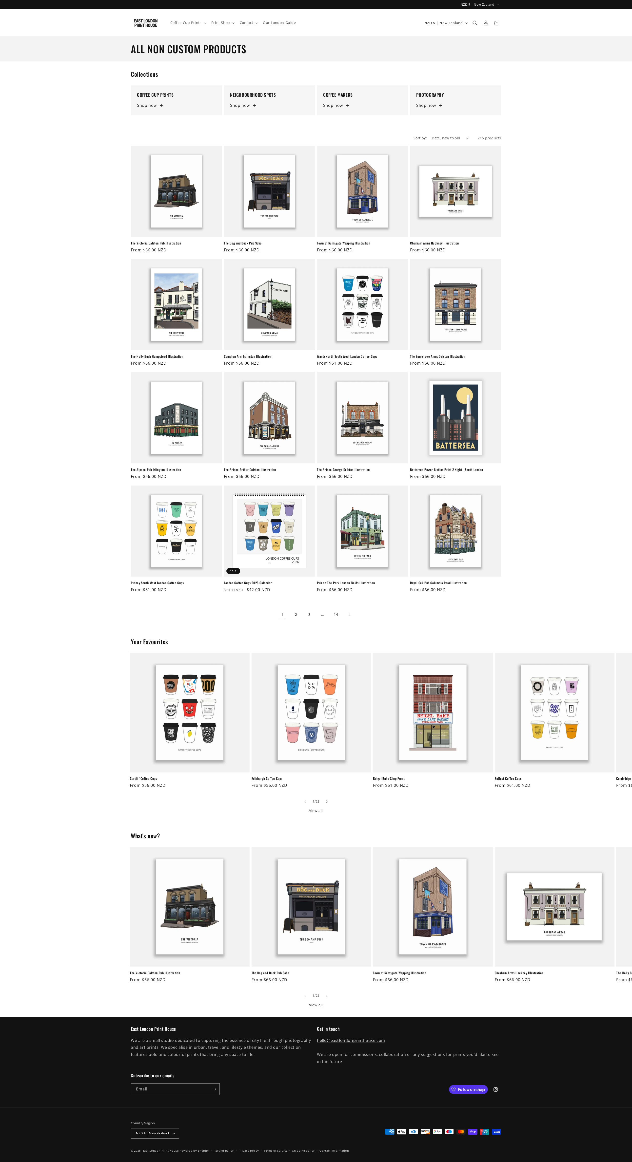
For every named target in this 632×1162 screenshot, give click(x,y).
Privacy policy (249, 1150)
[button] (187, 23)
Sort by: (420, 138)
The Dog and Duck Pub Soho (243, 243)
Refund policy (224, 1150)
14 (336, 614)
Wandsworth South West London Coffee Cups (347, 356)
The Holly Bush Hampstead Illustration (157, 356)
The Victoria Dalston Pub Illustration (156, 243)
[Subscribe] (214, 1089)
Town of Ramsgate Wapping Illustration (343, 243)
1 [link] (282, 614)
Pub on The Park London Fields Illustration (346, 583)
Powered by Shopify (194, 1150)
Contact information (334, 1150)
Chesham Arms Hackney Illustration (434, 243)
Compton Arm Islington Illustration (247, 356)
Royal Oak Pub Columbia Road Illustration (438, 583)
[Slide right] (326, 801)
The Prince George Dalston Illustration (343, 470)
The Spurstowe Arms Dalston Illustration (437, 356)
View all (316, 810)
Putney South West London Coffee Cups (157, 583)
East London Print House (161, 1150)
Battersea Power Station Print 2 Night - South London (446, 470)
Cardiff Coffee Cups (143, 778)
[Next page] (349, 614)
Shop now (147, 105)
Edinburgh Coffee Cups (267, 778)
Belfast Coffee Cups (508, 778)
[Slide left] (305, 801)
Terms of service (275, 1150)
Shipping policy (303, 1150)
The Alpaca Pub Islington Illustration (156, 470)
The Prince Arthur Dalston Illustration (250, 470)
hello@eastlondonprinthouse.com (351, 1040)
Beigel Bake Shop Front (389, 778)
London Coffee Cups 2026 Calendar (248, 583)
